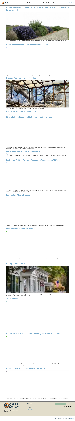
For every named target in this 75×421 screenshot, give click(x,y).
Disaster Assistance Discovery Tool (21, 78)
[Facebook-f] (64, 406)
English (69, 2)
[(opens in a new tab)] (37, 47)
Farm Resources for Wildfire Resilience (23, 151)
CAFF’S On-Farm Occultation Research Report (26, 368)
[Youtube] (69, 406)
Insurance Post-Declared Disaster (20, 228)
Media (53, 2)
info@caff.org (30, 409)
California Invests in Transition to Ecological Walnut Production (33, 333)
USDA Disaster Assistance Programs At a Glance (27, 44)
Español (58, 2)
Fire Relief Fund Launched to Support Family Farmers (29, 117)
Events (28, 2)
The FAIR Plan (12, 298)
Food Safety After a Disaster (18, 195)
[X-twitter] (66, 406)
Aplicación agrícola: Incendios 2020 (21, 111)
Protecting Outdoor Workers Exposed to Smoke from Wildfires (33, 160)
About (16, 2)
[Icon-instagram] (71, 406)
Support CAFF (46, 2)
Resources (35, 2)
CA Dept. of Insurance (15, 263)
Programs (23, 2)
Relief (41, 2)
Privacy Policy (72, 418)
